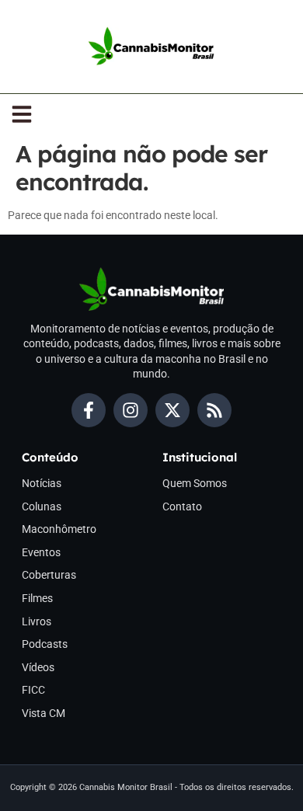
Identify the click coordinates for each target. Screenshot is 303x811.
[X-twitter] (172, 410)
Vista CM (43, 713)
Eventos (41, 552)
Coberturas (49, 575)
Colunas (41, 506)
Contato (182, 506)
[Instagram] (130, 410)
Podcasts (45, 644)
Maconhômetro (59, 529)
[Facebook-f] (88, 410)
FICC (33, 690)
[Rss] (214, 410)
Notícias (41, 483)
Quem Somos (194, 483)
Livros (36, 621)
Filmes (37, 598)
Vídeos (38, 667)
